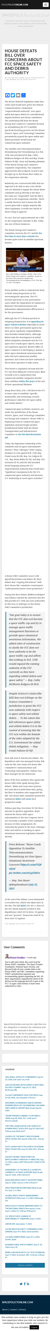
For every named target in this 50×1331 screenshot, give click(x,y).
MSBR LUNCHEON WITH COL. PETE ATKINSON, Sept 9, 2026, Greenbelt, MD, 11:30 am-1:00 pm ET (25, 1254)
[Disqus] (25, 986)
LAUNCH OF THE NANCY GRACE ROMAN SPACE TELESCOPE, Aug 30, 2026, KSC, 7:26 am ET (24, 1138)
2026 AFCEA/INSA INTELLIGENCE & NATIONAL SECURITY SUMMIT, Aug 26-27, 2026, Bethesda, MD (24, 1087)
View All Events (25, 1265)
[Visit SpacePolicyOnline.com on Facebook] (25, 1284)
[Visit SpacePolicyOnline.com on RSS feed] (28, 1284)
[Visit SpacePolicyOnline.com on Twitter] (21, 1284)
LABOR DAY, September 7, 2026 (18, 1224)
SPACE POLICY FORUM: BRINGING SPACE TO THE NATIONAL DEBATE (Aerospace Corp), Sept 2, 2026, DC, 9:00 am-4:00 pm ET (23, 1208)
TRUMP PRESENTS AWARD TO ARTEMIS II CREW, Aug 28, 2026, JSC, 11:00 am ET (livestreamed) (22, 1118)
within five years (27, 381)
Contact (13, 1310)
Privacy (22, 1310)
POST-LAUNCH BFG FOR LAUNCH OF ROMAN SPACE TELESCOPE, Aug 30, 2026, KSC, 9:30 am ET (24, 1149)
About (5, 1310)
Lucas (28, 799)
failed (23, 906)
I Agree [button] (34, 1327)
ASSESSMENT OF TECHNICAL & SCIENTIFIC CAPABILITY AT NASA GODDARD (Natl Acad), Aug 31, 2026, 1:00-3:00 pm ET (24, 1172)
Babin (18, 799)
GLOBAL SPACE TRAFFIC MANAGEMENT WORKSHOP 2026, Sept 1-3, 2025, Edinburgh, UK (24, 1198)
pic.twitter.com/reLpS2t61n (24, 872)
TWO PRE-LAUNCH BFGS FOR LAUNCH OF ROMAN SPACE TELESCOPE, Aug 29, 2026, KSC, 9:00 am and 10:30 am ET (24, 1128)
